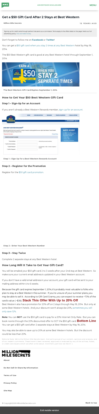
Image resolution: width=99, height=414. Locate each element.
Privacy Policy (10, 383)
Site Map (8, 391)
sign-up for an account (71, 109)
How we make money (23, 34)
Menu (93, 5)
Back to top (91, 403)
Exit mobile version (49, 410)
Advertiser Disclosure (49, 5)
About (7, 360)
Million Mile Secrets (7, 5)
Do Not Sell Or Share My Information (21, 368)
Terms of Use (10, 375)
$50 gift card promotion (31, 172)
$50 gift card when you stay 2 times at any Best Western (46, 45)
